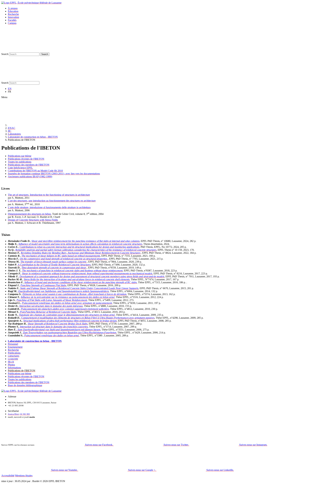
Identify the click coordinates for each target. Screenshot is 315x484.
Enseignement (15, 347)
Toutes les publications (19, 161)
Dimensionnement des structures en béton (29, 214)
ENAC (11, 128)
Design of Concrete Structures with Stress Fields (33, 219)
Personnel (13, 344)
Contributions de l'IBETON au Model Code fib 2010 (35, 170)
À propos (13, 8)
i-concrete (13, 358)
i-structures (13, 355)
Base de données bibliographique (25, 385)
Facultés (12, 20)
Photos (11, 364)
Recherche (13, 14)
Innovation (13, 17)
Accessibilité (7, 475)
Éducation (13, 11)
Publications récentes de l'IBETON (26, 158)
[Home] (32, 125)
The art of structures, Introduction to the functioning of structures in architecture (49, 194)
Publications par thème (19, 155)
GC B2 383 (25, 414)
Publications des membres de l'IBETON (28, 164)
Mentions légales (23, 475)
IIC (9, 131)
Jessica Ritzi (13, 414)
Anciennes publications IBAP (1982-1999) (30, 176)
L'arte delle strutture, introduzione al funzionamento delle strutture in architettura (49, 207)
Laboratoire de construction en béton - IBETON (33, 136)
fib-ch (11, 361)
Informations (14, 367)
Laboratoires (14, 134)
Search (4, 54)
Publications (14, 352)
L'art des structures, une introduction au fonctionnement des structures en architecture (52, 200)
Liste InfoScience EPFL (20, 167)
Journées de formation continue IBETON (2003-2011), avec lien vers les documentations (54, 173)
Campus (12, 23)
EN (9, 88)
